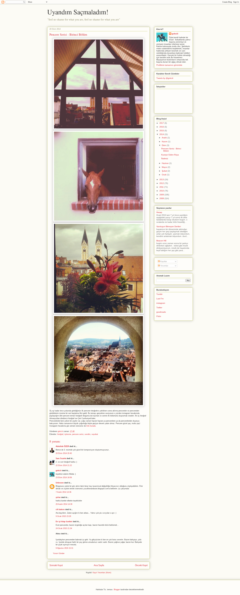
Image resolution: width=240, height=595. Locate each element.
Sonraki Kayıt (56, 565)
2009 (161, 195)
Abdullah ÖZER (62, 446)
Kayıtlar (163, 261)
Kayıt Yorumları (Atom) (102, 573)
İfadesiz (164, 158)
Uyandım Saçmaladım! (77, 11)
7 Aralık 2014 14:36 (63, 492)
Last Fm (160, 299)
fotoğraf (60, 434)
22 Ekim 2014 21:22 (64, 465)
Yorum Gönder (58, 553)
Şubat (165, 171)
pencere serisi (77, 434)
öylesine (67, 434)
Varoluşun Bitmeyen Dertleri (168, 226)
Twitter (159, 307)
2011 (161, 187)
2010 (161, 191)
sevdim (87, 434)
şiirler (58, 497)
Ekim (164, 145)
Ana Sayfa (99, 565)
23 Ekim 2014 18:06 (64, 477)
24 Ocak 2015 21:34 (64, 528)
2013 (161, 179)
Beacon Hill (161, 241)
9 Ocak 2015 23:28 (63, 516)
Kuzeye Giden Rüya (170, 155)
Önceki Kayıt (141, 565)
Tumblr (159, 294)
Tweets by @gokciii (164, 78)
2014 (161, 134)
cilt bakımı (60, 509)
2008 (161, 198)
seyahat (95, 434)
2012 (161, 183)
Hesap (159, 212)
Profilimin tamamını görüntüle (169, 65)
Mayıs (165, 167)
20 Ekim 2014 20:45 (64, 453)
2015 (161, 130)
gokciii (59, 470)
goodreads (161, 312)
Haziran (165, 163)
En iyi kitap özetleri (64, 521)
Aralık (164, 138)
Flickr (158, 316)
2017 (161, 123)
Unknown (60, 483)
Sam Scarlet (61, 458)
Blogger (117, 589)
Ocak (164, 174)
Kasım (165, 141)
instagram (160, 303)
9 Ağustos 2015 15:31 (64, 548)
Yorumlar (164, 266)
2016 (161, 127)
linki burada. (91, 426)
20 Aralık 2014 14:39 (64, 504)
